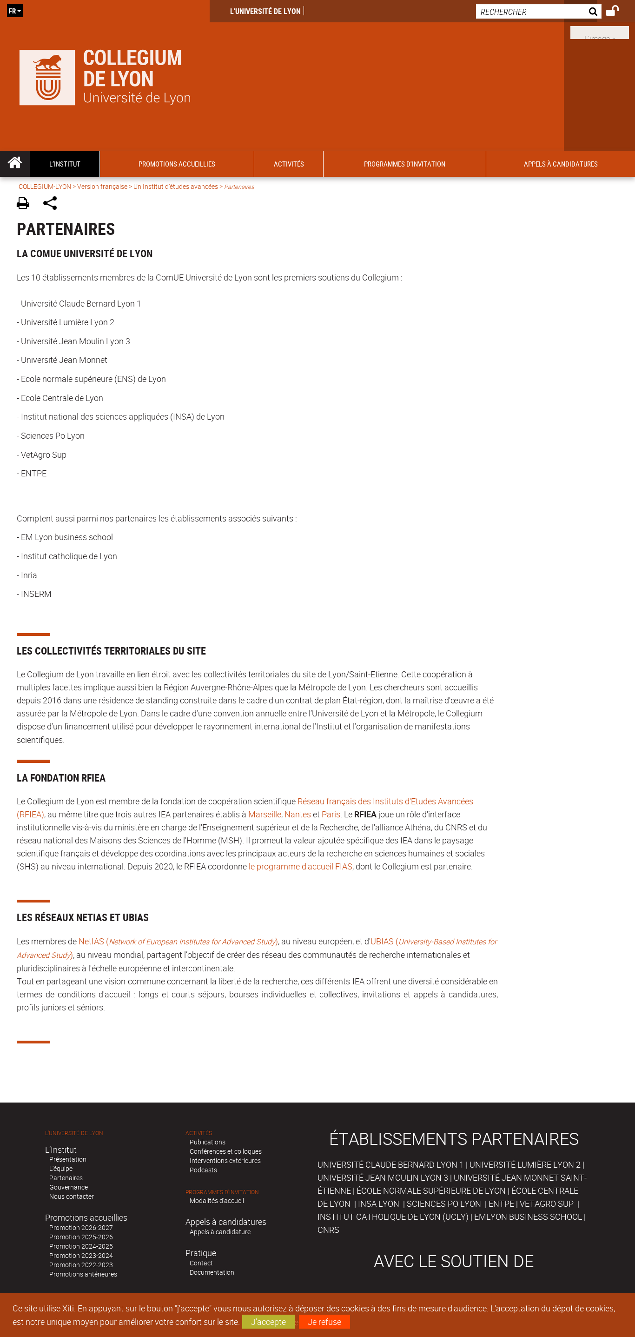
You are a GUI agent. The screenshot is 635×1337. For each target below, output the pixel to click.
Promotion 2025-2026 (81, 1236)
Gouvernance (68, 1187)
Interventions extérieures (225, 1160)
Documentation (212, 1272)
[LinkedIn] (599, 31)
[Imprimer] (26, 204)
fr (12, 10)
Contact (201, 1262)
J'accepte (268, 1321)
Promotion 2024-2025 (81, 1246)
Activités (198, 1133)
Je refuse (324, 1321)
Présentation (67, 1159)
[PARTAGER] (53, 204)
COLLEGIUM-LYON (45, 186)
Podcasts (203, 1169)
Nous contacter (71, 1196)
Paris (331, 814)
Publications (207, 1141)
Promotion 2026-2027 (81, 1227)
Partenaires (66, 1177)
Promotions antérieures (83, 1274)
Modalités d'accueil (217, 1200)
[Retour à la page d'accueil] (105, 75)
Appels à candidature (220, 1231)
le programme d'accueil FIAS (300, 866)
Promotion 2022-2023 (81, 1264)
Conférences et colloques (226, 1151)
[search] (539, 11)
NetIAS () (178, 941)
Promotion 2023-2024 (81, 1255)
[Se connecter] (618, 12)
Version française (102, 186)
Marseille (264, 814)
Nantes (297, 814)
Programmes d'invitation (222, 1192)
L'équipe (61, 1168)
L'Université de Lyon (265, 11)
